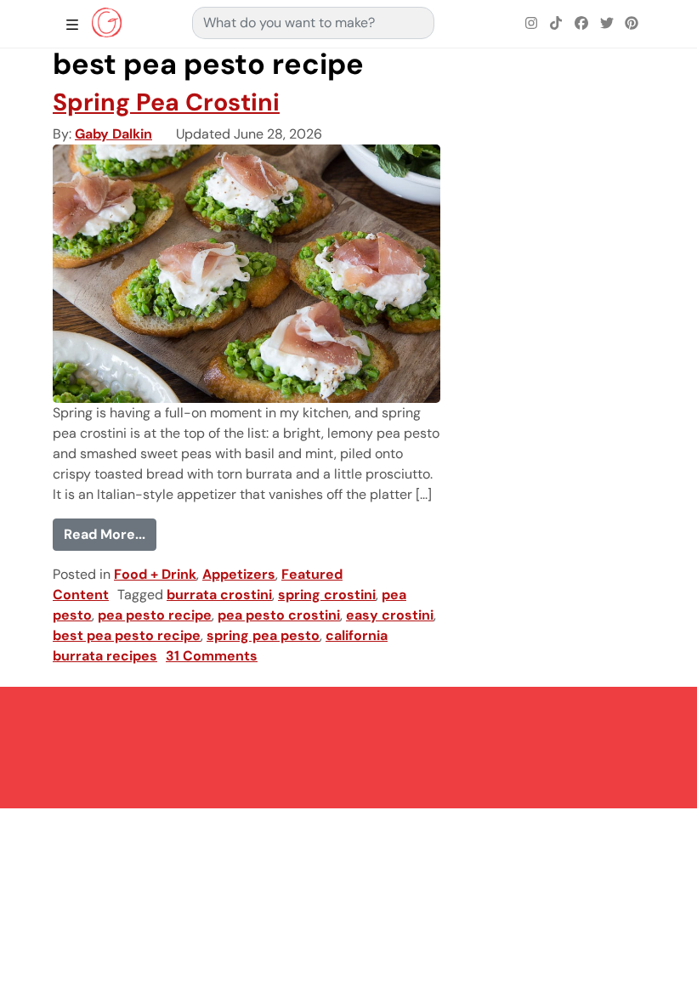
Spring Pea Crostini (166, 102)
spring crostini (327, 595)
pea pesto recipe (155, 615)
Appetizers (238, 574)
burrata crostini (219, 595)
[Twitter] (607, 24)
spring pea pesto (263, 635)
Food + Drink (155, 574)
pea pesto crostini (279, 615)
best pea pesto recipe (127, 635)
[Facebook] (581, 24)
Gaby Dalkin (113, 134)
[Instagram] (531, 24)
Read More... (110, 533)
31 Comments (212, 656)
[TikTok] (557, 24)
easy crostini (390, 615)
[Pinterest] (631, 24)
